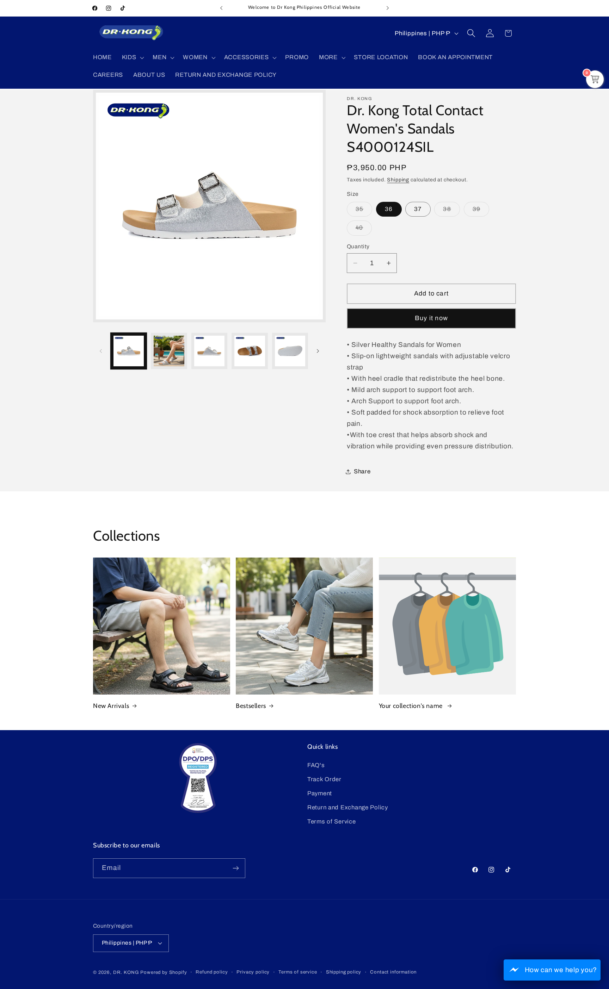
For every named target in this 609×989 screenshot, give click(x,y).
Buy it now (431, 318)
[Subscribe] (235, 868)
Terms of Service (331, 821)
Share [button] (362, 471)
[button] (132, 58)
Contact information (393, 972)
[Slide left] (101, 351)
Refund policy (212, 972)
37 (418, 209)
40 (364, 230)
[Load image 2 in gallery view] (169, 351)
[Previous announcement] (221, 8)
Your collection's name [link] (411, 706)
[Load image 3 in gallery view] (209, 351)
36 (389, 209)
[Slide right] (318, 351)
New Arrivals (111, 706)
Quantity (358, 246)
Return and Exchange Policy (347, 807)
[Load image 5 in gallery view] (290, 351)
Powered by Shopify (163, 972)
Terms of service (297, 972)
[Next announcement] (387, 8)
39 (481, 211)
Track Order (324, 779)
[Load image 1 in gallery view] (129, 351)
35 (364, 211)
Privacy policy (253, 972)
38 (451, 211)
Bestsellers (251, 706)
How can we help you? (561, 970)
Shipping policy (344, 972)
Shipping (398, 179)
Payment (319, 793)
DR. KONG (126, 972)
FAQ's (316, 765)
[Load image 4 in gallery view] (249, 351)
